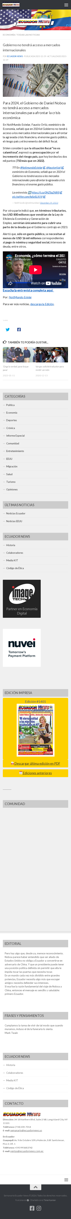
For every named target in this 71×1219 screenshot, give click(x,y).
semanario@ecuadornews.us (26, 1130)
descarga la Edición (42, 304)
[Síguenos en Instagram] (39, 1208)
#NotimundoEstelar (31, 167)
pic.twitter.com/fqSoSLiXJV (27, 196)
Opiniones (12, 489)
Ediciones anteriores (37, 773)
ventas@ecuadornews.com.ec (27, 1151)
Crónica (10, 428)
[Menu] (66, 5)
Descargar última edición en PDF (37, 764)
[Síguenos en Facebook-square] (32, 1208)
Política (10, 405)
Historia (10, 545)
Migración (11, 466)
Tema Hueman (50, 1200)
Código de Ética (15, 568)
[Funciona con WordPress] (28, 1200)
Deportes (11, 420)
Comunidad (12, 443)
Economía (9, 34)
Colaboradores (14, 552)
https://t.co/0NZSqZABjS (45, 192)
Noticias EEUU (14, 521)
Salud (9, 474)
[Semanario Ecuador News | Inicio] (13, 5)
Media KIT (12, 560)
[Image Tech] (22, 616)
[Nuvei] (22, 665)
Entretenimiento (15, 451)
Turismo (11, 481)
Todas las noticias (28, 34)
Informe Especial (15, 435)
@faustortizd (53, 167)
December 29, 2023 (49, 202)
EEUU (9, 458)
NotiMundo (20, 297)
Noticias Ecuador (15, 513)
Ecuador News (15, 56)
